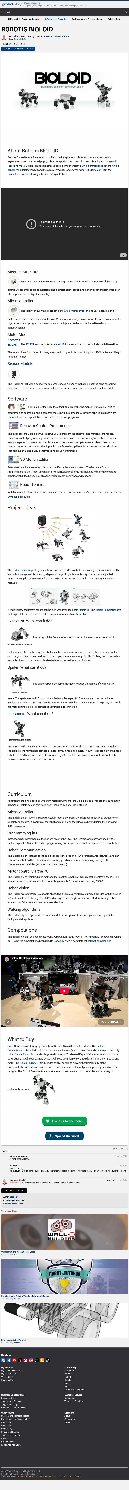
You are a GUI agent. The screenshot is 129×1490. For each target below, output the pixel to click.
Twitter (20, 1360)
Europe (58, 1476)
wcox (15, 1254)
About (67, 1416)
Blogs (67, 1383)
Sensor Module (20, 363)
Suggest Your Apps (9, 1404)
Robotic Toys (7, 1429)
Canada (33, 1476)
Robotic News (114, 19)
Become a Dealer (8, 1398)
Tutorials (68, 1377)
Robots (67, 1380)
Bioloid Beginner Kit (30, 1062)
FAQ (66, 1386)
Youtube (14, 1360)
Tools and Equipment (10, 1435)
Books (4, 1438)
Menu (7, 12)
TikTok (48, 1360)
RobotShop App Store (11, 1445)
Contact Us (69, 1398)
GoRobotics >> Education (55, 19)
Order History (7, 1377)
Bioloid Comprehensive (108, 609)
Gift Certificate (7, 1442)
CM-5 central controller (94, 165)
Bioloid (16, 39)
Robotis (23, 39)
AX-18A (61, 344)
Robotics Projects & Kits (58, 36)
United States (23, 1476)
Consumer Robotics (30, 19)
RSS (42, 1360)
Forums (67, 1373)
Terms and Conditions (74, 1390)
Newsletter (3, 1360)
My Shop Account (9, 1373)
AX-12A (30, 344)
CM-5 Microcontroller (76, 310)
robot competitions (100, 940)
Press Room (69, 1419)
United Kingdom (46, 1476)
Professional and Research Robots (87, 19)
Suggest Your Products (11, 1401)
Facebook (9, 1360)
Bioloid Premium (21, 570)
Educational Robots (10, 1432)
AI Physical (13, 19)
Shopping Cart (7, 1380)
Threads (37, 1360)
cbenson (39, 36)
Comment (18, 49)
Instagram (31, 1360)
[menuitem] (13, 19)
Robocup (59, 940)
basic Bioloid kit (80, 609)
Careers (67, 1422)
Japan (65, 1476)
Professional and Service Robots (15, 1419)
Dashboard (69, 1370)
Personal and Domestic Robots (15, 1416)
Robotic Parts (7, 1422)
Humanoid (16, 713)
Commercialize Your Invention (14, 1407)
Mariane (16, 1299)
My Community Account (12, 1370)
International (75, 1476)
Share (30, 49)
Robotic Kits (6, 1425)
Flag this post (122, 1148)
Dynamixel (13, 496)
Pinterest (25, 1360)
